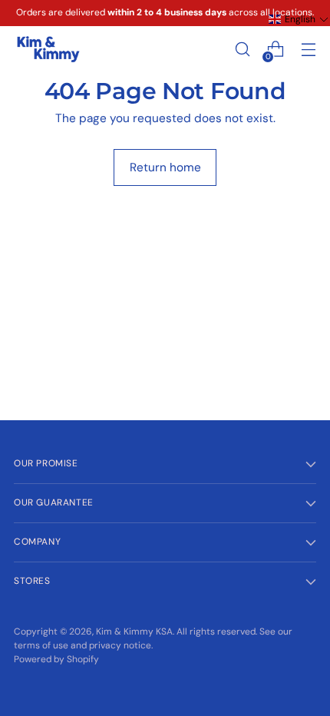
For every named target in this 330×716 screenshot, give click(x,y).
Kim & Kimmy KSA (134, 631)
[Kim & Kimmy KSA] (48, 50)
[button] (298, 19)
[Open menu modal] (308, 49)
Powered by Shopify (56, 659)
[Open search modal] (242, 49)
